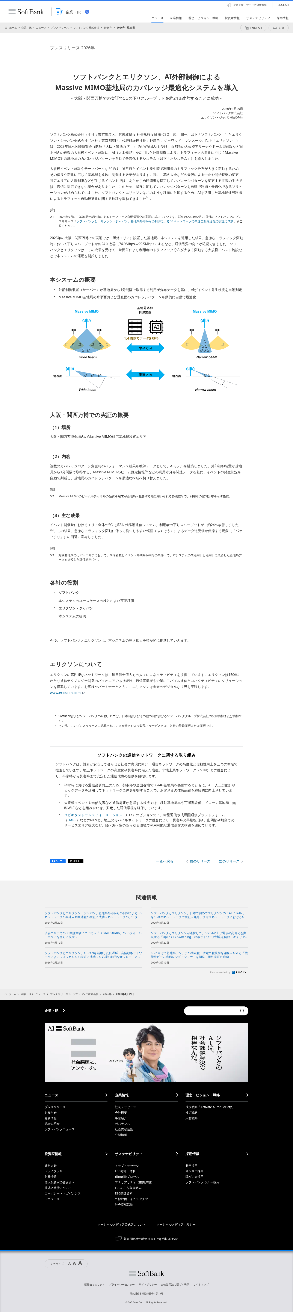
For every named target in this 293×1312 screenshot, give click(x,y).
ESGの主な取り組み (128, 1188)
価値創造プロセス (127, 1177)
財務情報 (51, 1177)
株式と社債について (58, 1188)
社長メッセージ (125, 1107)
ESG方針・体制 (125, 1171)
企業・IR (26, 27)
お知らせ (51, 1112)
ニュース (41, 27)
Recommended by (220, 972)
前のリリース (200, 861)
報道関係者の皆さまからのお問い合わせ (151, 1239)
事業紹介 (121, 1118)
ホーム (13, 27)
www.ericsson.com (65, 692)
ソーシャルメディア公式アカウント (122, 1224)
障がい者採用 (195, 1177)
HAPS (72, 820)
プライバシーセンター (122, 1284)
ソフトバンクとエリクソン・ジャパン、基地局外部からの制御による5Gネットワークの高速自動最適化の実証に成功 (155, 221)
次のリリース (229, 861)
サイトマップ (201, 1284)
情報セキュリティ (94, 1284)
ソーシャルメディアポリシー (176, 1224)
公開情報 (121, 1135)
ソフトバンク (146, 1273)
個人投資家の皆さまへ (60, 1182)
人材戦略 (192, 1118)
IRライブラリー (55, 1171)
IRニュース (52, 1199)
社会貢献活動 (124, 1129)
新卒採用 (192, 1166)
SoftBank (26, 12)
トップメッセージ (127, 1166)
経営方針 (51, 1166)
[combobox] (210, 1011)
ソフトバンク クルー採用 (202, 1182)
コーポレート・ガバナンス (63, 1193)
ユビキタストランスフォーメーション (93, 815)
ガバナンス (122, 1124)
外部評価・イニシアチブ (131, 1199)
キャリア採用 (195, 1171)
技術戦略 (192, 1112)
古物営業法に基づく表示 (175, 1284)
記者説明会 (52, 1124)
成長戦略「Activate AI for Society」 (210, 1107)
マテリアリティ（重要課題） (134, 1182)
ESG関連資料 (124, 1193)
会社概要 (121, 1112)
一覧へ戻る (164, 861)
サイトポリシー (148, 1284)
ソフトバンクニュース (60, 1129)
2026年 (108, 27)
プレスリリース (60, 27)
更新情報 (51, 1118)
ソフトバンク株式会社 (86, 27)
